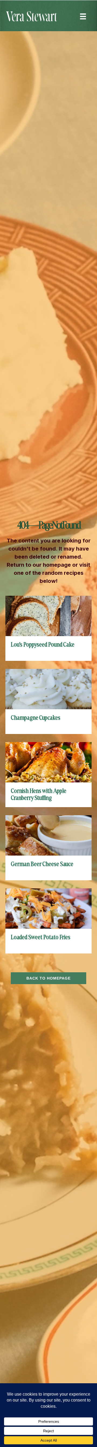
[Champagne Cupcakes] (48, 688)
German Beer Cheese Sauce (42, 864)
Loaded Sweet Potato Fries (40, 937)
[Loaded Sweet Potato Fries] (48, 908)
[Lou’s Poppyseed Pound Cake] (48, 615)
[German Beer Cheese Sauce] (48, 835)
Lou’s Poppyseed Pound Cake (42, 645)
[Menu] (83, 16)
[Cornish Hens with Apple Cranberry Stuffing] (48, 762)
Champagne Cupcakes (35, 718)
